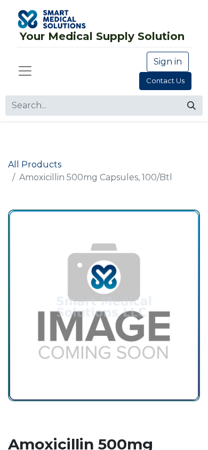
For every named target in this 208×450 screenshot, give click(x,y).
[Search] (191, 105)
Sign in (168, 62)
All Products (34, 164)
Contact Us (165, 80)
